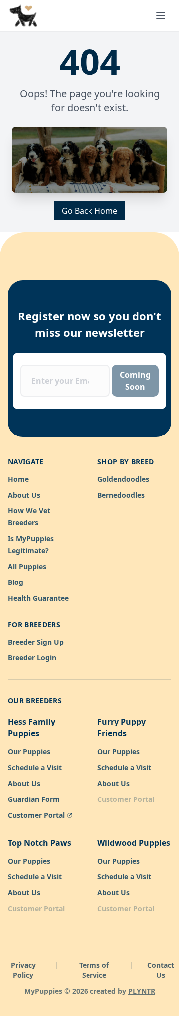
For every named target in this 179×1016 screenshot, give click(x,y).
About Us (24, 495)
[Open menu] (161, 15)
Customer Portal (36, 815)
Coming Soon (135, 380)
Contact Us (160, 970)
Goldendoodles (123, 479)
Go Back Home (89, 210)
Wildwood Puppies (133, 842)
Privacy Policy (23, 970)
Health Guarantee (38, 598)
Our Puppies (29, 751)
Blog (15, 582)
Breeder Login (32, 657)
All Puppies (27, 566)
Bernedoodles (121, 495)
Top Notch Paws (39, 842)
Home (18, 479)
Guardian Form (34, 799)
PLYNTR (141, 991)
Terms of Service (94, 970)
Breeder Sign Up (36, 642)
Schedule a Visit (35, 767)
